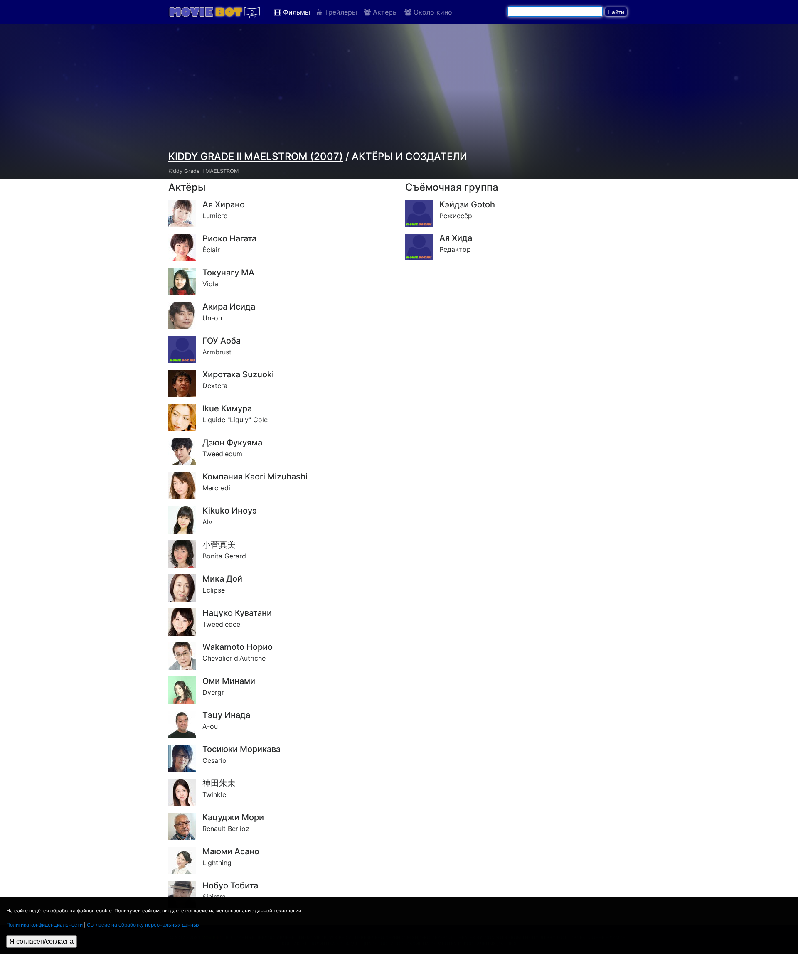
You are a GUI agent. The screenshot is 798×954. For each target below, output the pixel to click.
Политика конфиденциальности (44, 925)
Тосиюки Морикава (241, 749)
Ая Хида (455, 238)
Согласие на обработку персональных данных (143, 925)
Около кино (431, 12)
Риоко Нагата (229, 238)
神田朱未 (219, 783)
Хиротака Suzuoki (238, 374)
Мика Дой (222, 578)
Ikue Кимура (227, 408)
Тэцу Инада (226, 715)
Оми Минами (228, 681)
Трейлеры (340, 12)
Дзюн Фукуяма (232, 442)
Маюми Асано (230, 851)
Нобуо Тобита (230, 885)
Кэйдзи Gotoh (467, 204)
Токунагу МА (228, 272)
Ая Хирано (223, 204)
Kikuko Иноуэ (229, 510)
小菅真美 (219, 544)
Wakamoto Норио (237, 647)
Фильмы (295, 12)
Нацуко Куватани (237, 612)
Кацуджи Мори (233, 817)
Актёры (384, 12)
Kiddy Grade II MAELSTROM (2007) (255, 156)
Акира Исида (228, 306)
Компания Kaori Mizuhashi (255, 476)
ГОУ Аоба (221, 340)
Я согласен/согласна (42, 941)
